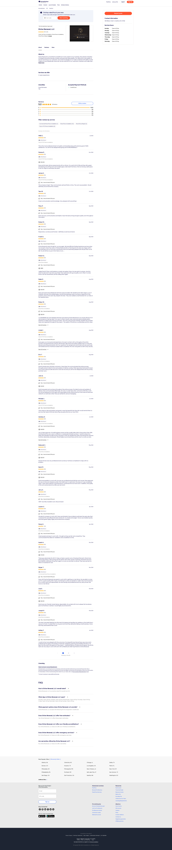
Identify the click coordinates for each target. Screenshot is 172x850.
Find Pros (94, 787)
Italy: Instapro (86, 835)
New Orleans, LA (91, 769)
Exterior (45, 5)
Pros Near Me (119, 796)
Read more (41, 62)
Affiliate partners (119, 821)
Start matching (64, 18)
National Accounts (96, 814)
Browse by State (55, 759)
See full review (42, 325)
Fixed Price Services (97, 792)
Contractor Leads (96, 812)
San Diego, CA (45, 775)
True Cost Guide (119, 790)
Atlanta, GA (45, 762)
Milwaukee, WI (45, 769)
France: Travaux (69, 835)
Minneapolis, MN (68, 769)
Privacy (78, 839)
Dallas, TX (112, 762)
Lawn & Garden (52, 5)
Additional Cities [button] (42, 779)
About (40, 47)
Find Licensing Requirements (79, 671)
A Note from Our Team (121, 798)
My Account (118, 787)
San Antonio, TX (113, 772)
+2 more (50, 36)
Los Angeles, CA (91, 765)
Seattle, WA (90, 775)
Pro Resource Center (97, 810)
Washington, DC (113, 775)
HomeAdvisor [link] (41, 8)
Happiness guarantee (121, 819)
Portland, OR (67, 772)
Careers (117, 810)
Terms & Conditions (94, 841)
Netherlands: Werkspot (95, 835)
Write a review (82, 103)
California (82, 839)
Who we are (118, 808)
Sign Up (130, 2)
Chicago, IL (90, 762)
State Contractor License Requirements (47, 667)
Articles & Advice (65, 5)
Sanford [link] (51, 8)
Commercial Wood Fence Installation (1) (48, 123)
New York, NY (113, 769)
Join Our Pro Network (97, 808)
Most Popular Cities (43, 759)
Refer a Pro (118, 794)
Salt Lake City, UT (91, 772)
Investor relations (120, 814)
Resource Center (120, 792)
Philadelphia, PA (46, 772)
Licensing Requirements (121, 800)
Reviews (46, 47)
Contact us (118, 816)
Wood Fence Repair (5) (81, 123)
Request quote (118, 13)
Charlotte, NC (68, 762)
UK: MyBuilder (103, 835)
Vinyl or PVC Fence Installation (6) (47, 126)
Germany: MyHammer (77, 835)
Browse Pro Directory (97, 790)
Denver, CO (45, 765)
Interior (40, 5)
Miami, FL (111, 765)
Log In (123, 2)
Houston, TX (67, 765)
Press (117, 812)
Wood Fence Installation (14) (67, 123)
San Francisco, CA (69, 775)
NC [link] (47, 8)
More (58, 5)
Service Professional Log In (98, 806)
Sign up (47, 801)
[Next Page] (74, 653)
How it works (119, 806)
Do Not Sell (87, 839)
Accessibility (92, 839)
